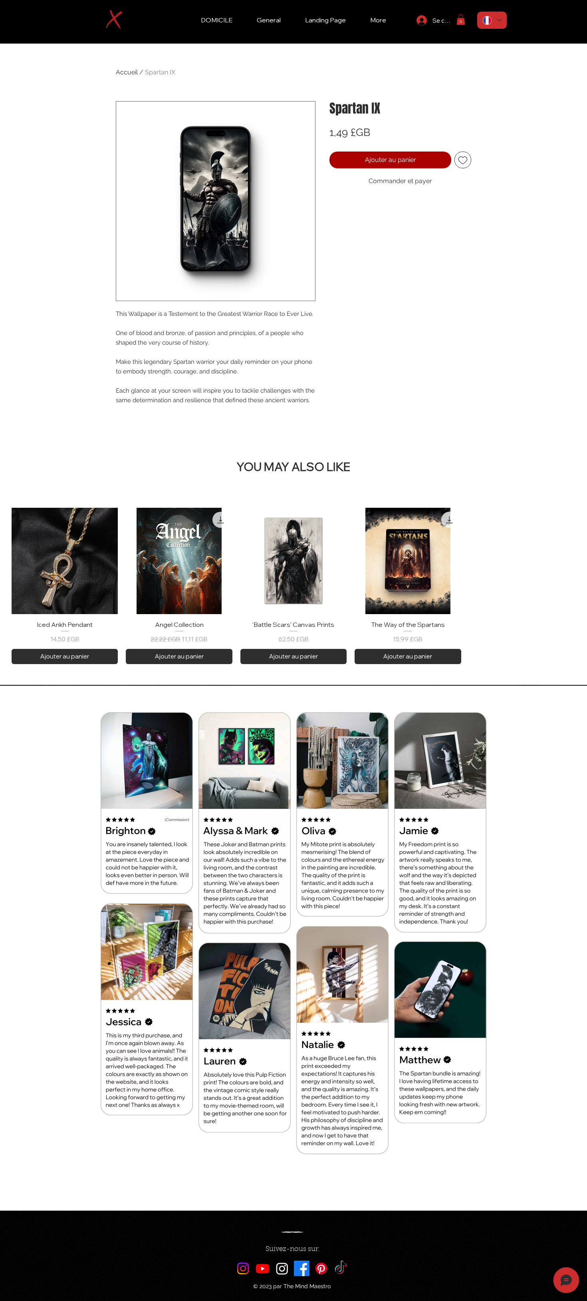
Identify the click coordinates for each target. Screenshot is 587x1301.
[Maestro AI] (282, 1268)
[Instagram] (243, 1268)
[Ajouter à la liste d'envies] (462, 160)
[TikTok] (341, 1268)
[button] (460, 19)
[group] (293, 585)
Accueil (127, 72)
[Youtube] (262, 1268)
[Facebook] (301, 1268)
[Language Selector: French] (492, 20)
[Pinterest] (321, 1268)
